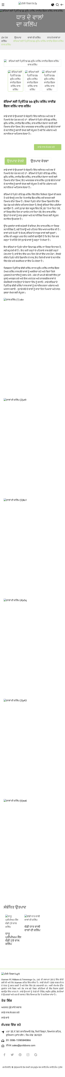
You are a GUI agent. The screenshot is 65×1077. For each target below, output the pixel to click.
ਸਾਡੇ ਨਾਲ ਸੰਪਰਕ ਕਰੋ (46, 147)
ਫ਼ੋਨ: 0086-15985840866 (18, 1040)
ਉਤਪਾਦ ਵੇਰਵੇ (15, 161)
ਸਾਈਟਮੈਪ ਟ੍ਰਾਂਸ (56, 1067)
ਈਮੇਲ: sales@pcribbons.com (20, 1045)
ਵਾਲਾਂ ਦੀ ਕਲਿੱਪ (34, 37)
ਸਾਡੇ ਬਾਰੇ (5, 1017)
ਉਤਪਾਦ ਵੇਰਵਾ (40, 161)
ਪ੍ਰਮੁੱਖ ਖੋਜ (37, 1067)
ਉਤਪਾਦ (17, 37)
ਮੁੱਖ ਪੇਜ (4, 37)
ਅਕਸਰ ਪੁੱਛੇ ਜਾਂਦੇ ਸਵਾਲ (11, 1007)
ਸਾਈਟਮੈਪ (45, 1067)
